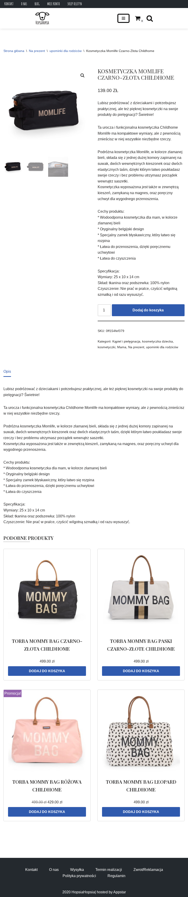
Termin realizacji (108, 870)
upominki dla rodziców (66, 51)
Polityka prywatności (79, 876)
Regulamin (116, 876)
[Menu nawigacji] (123, 18)
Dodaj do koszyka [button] (47, 671)
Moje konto (53, 4)
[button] (82, 75)
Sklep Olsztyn (74, 4)
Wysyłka (77, 870)
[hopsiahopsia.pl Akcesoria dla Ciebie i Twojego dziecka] (42, 18)
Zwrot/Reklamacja (148, 870)
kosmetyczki (106, 347)
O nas (24, 4)
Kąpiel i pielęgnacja (126, 341)
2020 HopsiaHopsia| (79, 892)
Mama (121, 347)
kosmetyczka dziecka (157, 341)
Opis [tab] (7, 371)
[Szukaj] (149, 18)
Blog (37, 4)
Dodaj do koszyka (148, 310)
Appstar (119, 892)
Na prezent (37, 51)
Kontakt (9, 4)
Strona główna (13, 51)
